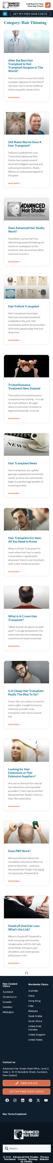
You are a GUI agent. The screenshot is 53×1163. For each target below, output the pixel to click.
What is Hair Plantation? (24, 1082)
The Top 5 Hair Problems (24, 1008)
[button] (5, 13)
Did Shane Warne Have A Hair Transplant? (24, 143)
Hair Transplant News (22, 463)
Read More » (14, 97)
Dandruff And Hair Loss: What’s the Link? (24, 927)
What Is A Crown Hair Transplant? (22, 617)
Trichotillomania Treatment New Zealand (24, 386)
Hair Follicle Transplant (23, 306)
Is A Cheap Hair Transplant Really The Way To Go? (26, 692)
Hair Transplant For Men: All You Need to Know (25, 539)
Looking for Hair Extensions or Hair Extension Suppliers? (22, 772)
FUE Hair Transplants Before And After (22, 1159)
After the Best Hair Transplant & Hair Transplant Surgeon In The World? (25, 66)
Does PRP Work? (19, 851)
